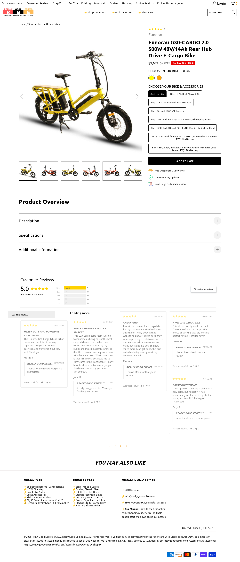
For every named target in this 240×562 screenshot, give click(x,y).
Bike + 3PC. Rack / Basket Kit (185, 93)
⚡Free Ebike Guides (35, 492)
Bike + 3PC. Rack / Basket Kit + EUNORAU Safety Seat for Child (183, 127)
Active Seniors (145, 3)
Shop (31, 23)
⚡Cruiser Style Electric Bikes (89, 500)
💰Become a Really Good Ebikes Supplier (46, 502)
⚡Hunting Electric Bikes (86, 505)
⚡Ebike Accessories (35, 494)
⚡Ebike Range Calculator (38, 497)
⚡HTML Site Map (33, 489)
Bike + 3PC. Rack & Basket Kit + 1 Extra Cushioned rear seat (181, 119)
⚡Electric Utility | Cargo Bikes (89, 502)
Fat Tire (73, 3)
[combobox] (222, 12)
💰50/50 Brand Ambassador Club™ (43, 500)
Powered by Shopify (90, 544)
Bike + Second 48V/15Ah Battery (167, 110)
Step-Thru (59, 3)
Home (22, 23)
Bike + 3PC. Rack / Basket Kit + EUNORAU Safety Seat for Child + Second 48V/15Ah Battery (185, 149)
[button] (97, 12)
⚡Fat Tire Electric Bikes (86, 492)
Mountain (100, 3)
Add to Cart (184, 161)
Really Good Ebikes (42, 536)
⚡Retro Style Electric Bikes (88, 497)
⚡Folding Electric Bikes (86, 489)
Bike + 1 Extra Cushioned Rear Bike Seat (171, 102)
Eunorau (155, 34)
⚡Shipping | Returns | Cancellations (44, 486)
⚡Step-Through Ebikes (86, 486)
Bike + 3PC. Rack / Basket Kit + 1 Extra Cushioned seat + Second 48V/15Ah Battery (184, 137)
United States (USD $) (196, 527)
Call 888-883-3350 (12, 3)
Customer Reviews (38, 3)
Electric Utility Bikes (48, 23)
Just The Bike (157, 93)
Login (221, 3)
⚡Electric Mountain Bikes (87, 494)
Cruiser (114, 3)
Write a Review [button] (205, 289)
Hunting (127, 3)
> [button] (127, 446)
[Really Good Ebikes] (18, 12)
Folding (86, 3)
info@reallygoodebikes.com (140, 496)
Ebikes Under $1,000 (170, 3)
